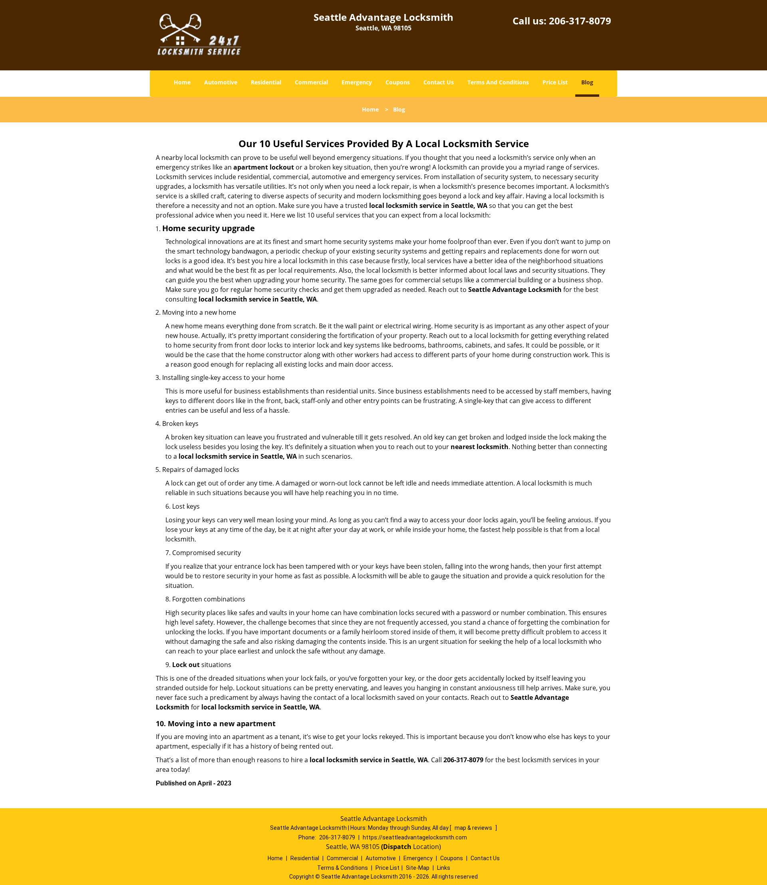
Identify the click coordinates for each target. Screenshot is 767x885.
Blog (587, 82)
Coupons (397, 82)
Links (443, 868)
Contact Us (438, 82)
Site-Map (417, 868)
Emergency (357, 82)
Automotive (220, 82)
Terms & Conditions (342, 868)
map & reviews (474, 828)
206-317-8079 (580, 20)
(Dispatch (397, 846)
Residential (266, 82)
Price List (555, 82)
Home (182, 82)
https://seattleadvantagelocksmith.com (415, 837)
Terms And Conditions (498, 82)
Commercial (311, 82)
